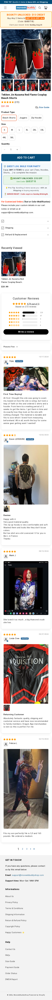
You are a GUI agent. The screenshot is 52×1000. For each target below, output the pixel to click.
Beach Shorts (9, 118)
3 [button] (26, 849)
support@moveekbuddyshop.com (28, 875)
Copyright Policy (12, 926)
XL (27, 130)
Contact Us (10, 949)
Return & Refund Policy (15, 920)
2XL (35, 130)
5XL (12, 137)
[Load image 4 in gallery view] (45, 85)
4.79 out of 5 (33, 304)
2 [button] (22, 849)
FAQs (7, 955)
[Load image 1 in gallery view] (7, 85)
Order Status (11, 973)
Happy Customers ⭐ (14, 932)
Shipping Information (15, 914)
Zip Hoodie (36, 118)
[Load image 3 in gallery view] (32, 85)
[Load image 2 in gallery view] (19, 85)
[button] (5, 8)
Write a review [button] (26, 332)
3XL (42, 130)
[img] (9, 357)
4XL (4, 137)
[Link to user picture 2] (6, 508)
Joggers (23, 118)
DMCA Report (11, 979)
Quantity (5, 144)
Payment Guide (12, 967)
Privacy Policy (11, 902)
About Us (9, 896)
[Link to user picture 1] (26, 379)
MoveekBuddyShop (21, 995)
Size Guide (43, 107)
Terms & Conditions (14, 908)
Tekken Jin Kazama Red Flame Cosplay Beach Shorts (12, 281)
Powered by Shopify (37, 995)
